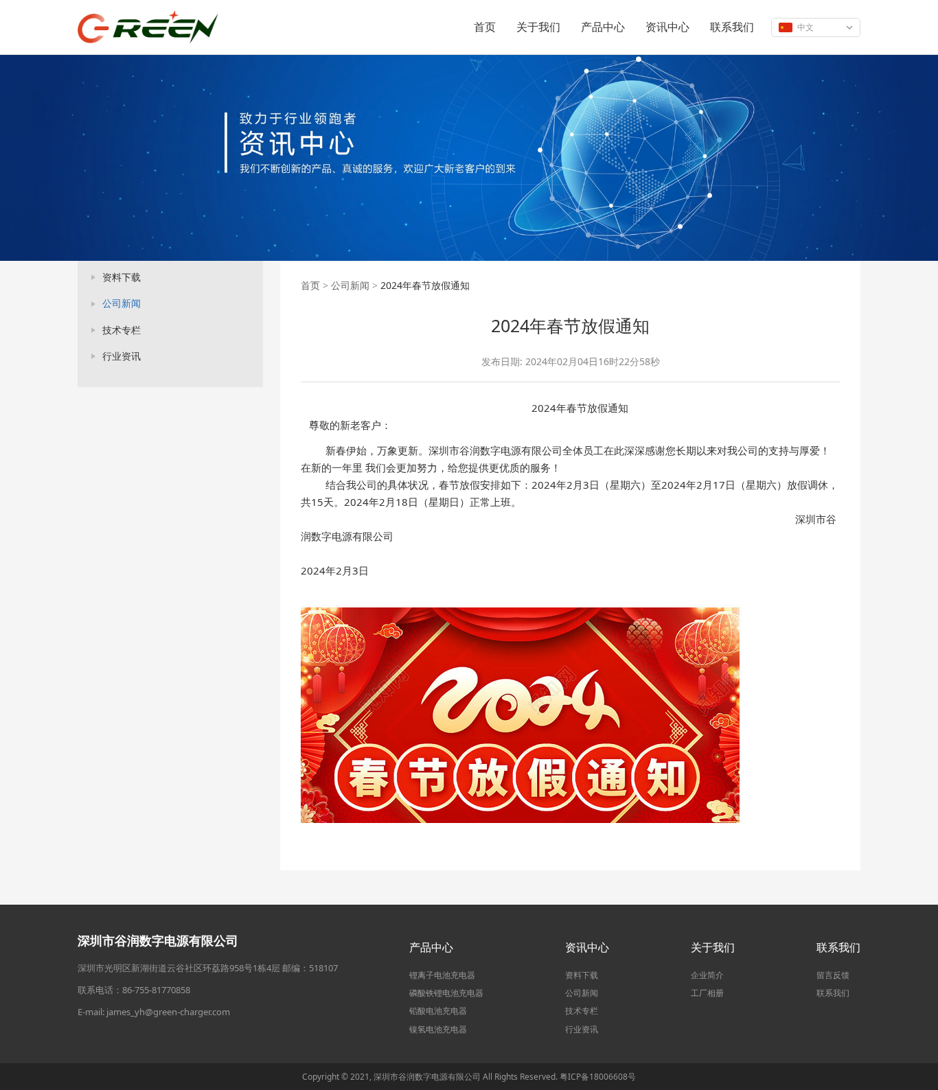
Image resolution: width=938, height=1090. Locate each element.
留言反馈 (832, 975)
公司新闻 (121, 303)
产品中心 (603, 26)
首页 (485, 26)
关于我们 (538, 26)
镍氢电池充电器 (438, 1029)
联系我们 (732, 26)
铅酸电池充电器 (438, 1011)
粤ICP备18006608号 (598, 1076)
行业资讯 (121, 355)
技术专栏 (121, 329)
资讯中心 (667, 26)
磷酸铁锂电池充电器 (446, 993)
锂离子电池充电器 (442, 975)
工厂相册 (707, 993)
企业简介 (707, 975)
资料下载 (121, 276)
